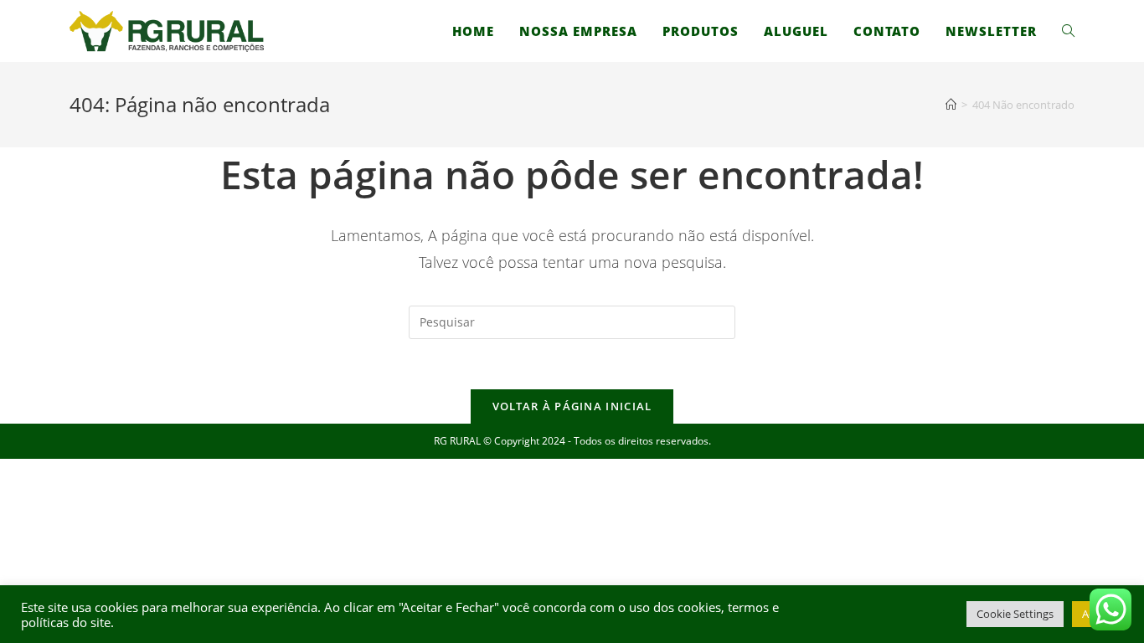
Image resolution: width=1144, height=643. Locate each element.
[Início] (951, 104)
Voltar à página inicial (572, 406)
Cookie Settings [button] (1015, 613)
